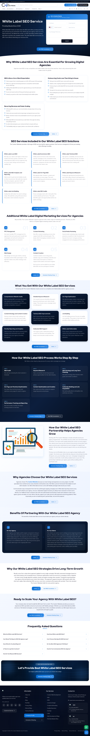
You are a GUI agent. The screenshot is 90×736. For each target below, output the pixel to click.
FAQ (26, 697)
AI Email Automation (82, 730)
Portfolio (27, 703)
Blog (26, 700)
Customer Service (8, 710)
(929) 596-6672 (6, 1)
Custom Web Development (54, 695)
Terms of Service (29, 711)
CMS (48, 713)
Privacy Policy (28, 705)
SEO (48, 697)
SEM (48, 700)
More (39, 8)
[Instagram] (19, 705)
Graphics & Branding (52, 705)
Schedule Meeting (71, 5)
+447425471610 (74, 719)
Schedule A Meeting (31, 720)
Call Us (53, 134)
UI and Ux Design (51, 703)
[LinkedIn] (15, 705)
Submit (67, 41)
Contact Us (34, 8)
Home (4, 8)
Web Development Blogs (53, 716)
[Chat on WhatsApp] (86, 727)
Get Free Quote (83, 5)
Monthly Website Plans (52, 719)
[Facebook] (3, 705)
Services (27, 8)
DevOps (49, 711)
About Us (27, 695)
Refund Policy (28, 708)
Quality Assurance (51, 708)
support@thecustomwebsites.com (18, 1)
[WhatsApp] (7, 705)
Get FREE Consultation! (44, 49)
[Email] (11, 705)
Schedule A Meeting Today (39, 134)
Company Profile (30, 715)
